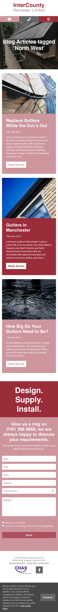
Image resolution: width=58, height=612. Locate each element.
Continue (48, 597)
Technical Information (17, 563)
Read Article (16, 165)
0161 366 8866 (21, 429)
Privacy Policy (47, 526)
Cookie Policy (44, 563)
